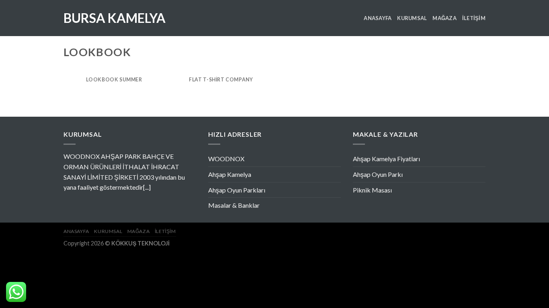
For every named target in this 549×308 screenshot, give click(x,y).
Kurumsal (412, 18)
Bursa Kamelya (115, 18)
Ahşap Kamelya (229, 174)
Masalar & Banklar (234, 205)
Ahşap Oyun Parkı (378, 174)
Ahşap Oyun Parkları (236, 190)
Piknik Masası (372, 190)
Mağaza (444, 18)
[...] (147, 187)
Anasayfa (377, 18)
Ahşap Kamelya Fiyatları (386, 158)
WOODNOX (226, 158)
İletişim (473, 18)
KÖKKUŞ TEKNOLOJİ (140, 243)
